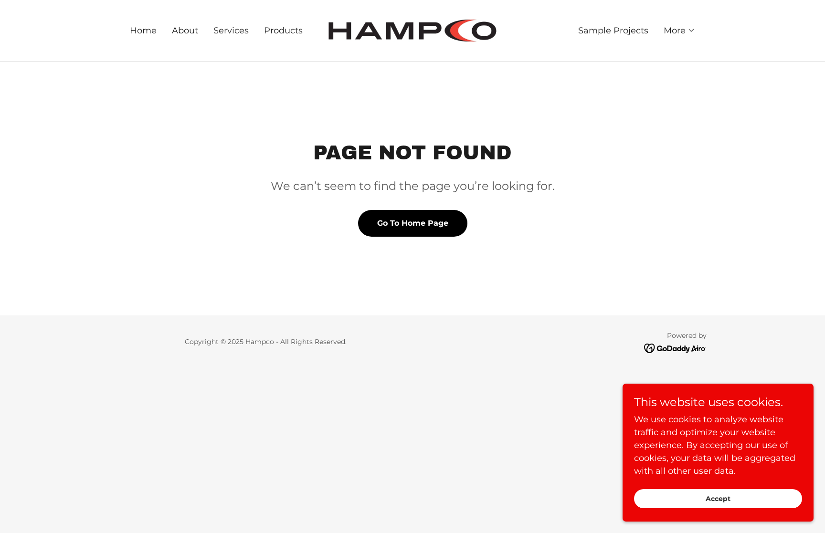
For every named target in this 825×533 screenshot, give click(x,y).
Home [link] (143, 30)
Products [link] (283, 30)
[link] (412, 30)
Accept (718, 498)
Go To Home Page (412, 223)
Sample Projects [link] (613, 30)
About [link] (185, 30)
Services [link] (231, 30)
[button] (679, 30)
